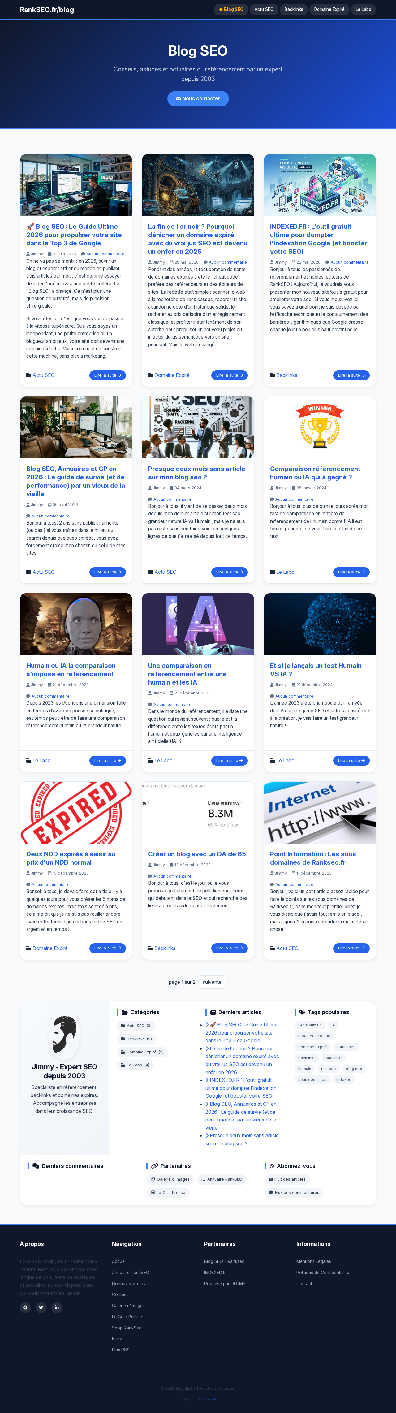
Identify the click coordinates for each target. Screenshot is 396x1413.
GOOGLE (209, 1399)
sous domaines (312, 1079)
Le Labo (363, 9)
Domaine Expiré (329, 9)
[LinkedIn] (56, 1307)
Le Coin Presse (171, 1192)
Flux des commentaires (297, 1192)
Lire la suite (106, 375)
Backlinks (294, 9)
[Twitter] (41, 1307)
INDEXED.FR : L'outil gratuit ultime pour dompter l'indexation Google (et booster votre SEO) (241, 1088)
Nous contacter (200, 98)
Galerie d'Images (173, 1179)
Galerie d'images (128, 1305)
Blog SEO (233, 9)
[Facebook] (25, 1307)
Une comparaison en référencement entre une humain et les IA (187, 674)
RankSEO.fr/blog (47, 9)
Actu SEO (264, 9)
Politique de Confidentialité (322, 1272)
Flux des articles (290, 1179)
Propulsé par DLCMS (225, 1283)
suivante (212, 982)
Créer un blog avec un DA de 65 (197, 854)
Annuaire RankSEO (224, 1179)
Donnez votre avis (130, 1283)
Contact (120, 1294)
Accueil (119, 1261)
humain (304, 1068)
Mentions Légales (313, 1261)
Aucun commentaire (105, 254)
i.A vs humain (310, 1025)
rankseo (328, 1068)
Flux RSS (121, 1349)
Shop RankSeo (127, 1327)
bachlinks (334, 1058)
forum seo (346, 1046)
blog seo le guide (314, 1036)
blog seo (354, 1068)
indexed (343, 1079)
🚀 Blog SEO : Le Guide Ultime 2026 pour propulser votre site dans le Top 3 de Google (74, 235)
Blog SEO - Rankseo (224, 1261)
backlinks (307, 1058)
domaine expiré (312, 1046)
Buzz (117, 1338)
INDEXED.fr (215, 1272)
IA (333, 1025)
